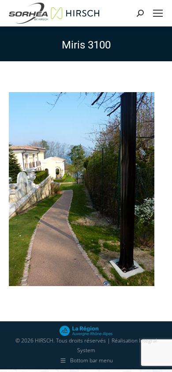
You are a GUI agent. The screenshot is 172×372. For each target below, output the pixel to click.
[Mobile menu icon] (158, 13)
